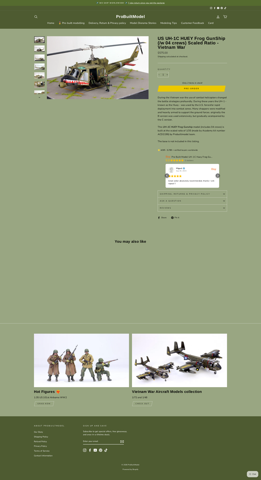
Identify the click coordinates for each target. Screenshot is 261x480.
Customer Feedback (192, 23)
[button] (167, 175)
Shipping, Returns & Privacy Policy (185, 194)
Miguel (179, 168)
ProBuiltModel (130, 16)
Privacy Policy (40, 446)
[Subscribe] (122, 441)
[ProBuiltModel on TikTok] (106, 450)
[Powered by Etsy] (213, 169)
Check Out (142, 404)
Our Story (38, 432)
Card (211, 23)
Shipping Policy (41, 436)
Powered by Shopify (130, 469)
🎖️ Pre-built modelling (71, 23)
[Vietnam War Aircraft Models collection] (179, 360)
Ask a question (170, 201)
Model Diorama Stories (143, 23)
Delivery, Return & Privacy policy (107, 23)
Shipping (162, 56)
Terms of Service (42, 451)
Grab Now (44, 404)
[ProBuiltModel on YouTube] (95, 450)
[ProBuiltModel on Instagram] (84, 450)
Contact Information (43, 455)
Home (50, 23)
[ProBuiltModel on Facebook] (90, 450)
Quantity (164, 69)
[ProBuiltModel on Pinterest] (100, 450)
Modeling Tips (168, 23)
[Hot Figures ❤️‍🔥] (81, 360)
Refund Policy (40, 441)
